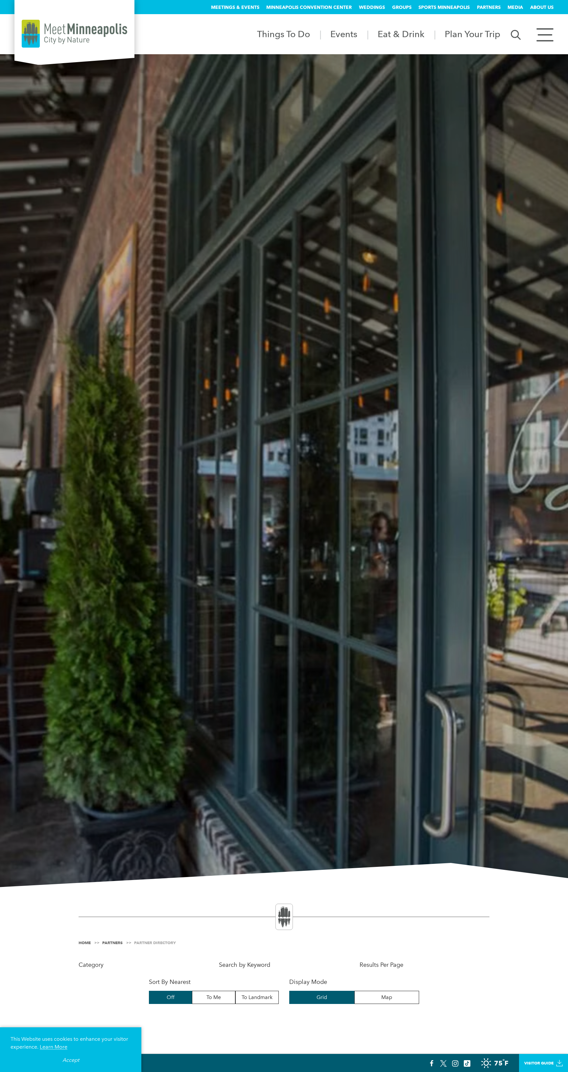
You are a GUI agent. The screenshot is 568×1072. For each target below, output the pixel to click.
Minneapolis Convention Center (309, 7)
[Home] (74, 34)
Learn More (53, 1047)
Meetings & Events (235, 7)
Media (515, 7)
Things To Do (283, 34)
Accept (70, 1060)
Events (343, 34)
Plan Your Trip (472, 34)
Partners (489, 7)
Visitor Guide (539, 1062)
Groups (402, 7)
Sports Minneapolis (444, 7)
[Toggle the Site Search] (516, 34)
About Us (542, 7)
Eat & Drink (401, 34)
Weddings (372, 7)
